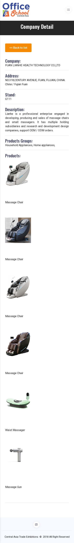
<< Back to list (18, 47)
